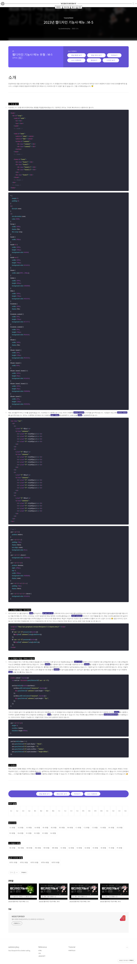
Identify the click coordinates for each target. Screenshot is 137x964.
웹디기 (74, 7)
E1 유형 (28, 833)
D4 (101, 811)
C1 (59, 811)
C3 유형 (95, 827)
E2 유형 (37, 833)
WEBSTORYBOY (68, 3)
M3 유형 (29, 848)
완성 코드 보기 (96, 55)
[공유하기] (14, 872)
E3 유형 (45, 833)
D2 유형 (119, 827)
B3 (47, 811)
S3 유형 (79, 848)
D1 (83, 811)
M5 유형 (46, 848)
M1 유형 (12, 848)
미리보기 (114, 55)
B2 (41, 811)
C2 (65, 811)
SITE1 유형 (13, 862)
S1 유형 (63, 848)
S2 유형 (71, 848)
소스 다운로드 (76, 60)
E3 (119, 811)
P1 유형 (119, 848)
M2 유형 (21, 848)
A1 (11, 811)
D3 (95, 811)
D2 (89, 811)
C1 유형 (78, 827)
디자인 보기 (111, 60)
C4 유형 (103, 827)
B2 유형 (53, 827)
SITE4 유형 (45, 862)
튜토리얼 (66, 7)
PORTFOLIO (71, 950)
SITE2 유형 (24, 862)
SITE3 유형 (34, 862)
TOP (127, 947)
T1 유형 (111, 848)
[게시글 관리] (17, 872)
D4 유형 (20, 833)
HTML (40, 950)
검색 (133, 3)
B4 (53, 811)
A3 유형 (29, 827)
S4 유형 (87, 848)
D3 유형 (12, 833)
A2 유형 (20, 827)
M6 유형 (55, 848)
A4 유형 (37, 827)
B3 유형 (62, 827)
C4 (77, 811)
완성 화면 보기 (76, 55)
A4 (29, 811)
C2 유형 (86, 827)
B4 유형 (70, 827)
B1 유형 (45, 827)
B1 (35, 811)
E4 (125, 811)
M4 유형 (38, 848)
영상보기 (94, 60)
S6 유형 (103, 848)
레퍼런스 (58, 7)
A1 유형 (12, 827)
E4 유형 (53, 833)
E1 (107, 811)
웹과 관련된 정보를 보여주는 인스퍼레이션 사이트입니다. (28, 919)
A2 (17, 811)
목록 (79, 7)
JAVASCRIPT (41, 956)
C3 (71, 811)
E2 (113, 811)
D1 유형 (111, 827)
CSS (39, 953)
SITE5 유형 (55, 862)
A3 (23, 811)
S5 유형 (95, 848)
